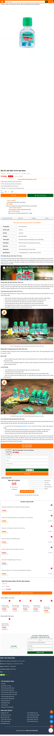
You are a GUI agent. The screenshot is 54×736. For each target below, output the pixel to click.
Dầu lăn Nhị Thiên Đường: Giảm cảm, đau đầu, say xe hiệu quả (17, 517)
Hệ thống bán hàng (5, 702)
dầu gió (24, 293)
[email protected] (6, 671)
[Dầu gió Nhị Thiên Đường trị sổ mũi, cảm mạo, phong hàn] (27, 505)
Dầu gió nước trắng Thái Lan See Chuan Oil (36, 606)
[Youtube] (31, 728)
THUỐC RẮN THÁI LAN (6, 719)
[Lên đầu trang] (51, 730)
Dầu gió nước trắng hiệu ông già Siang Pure (5, 606)
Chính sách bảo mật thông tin (7, 698)
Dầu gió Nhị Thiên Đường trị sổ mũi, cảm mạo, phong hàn (16, 507)
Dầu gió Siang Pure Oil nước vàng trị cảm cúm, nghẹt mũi (16, 606)
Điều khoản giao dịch (5, 700)
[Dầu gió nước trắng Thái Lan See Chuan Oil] (37, 602)
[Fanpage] (21, 728)
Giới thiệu (3, 683)
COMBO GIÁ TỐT (5, 712)
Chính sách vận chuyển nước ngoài (9, 694)
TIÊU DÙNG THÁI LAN (6, 715)
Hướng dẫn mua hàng (6, 685)
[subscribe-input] (40, 642)
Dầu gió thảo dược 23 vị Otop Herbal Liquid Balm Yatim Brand (16, 570)
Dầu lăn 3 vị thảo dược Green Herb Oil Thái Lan (13, 528)
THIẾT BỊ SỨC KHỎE (5, 721)
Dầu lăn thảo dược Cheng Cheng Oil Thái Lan (13, 549)
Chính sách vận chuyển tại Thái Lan (9, 692)
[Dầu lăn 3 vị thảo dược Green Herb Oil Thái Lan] (27, 526)
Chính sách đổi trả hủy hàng (7, 690)
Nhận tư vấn (40, 652)
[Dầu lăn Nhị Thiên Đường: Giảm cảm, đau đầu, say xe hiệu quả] (27, 515)
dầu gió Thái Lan (23, 426)
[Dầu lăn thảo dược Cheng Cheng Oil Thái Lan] (27, 547)
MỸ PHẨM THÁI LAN (5, 723)
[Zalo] (26, 728)
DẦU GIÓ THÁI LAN (5, 717)
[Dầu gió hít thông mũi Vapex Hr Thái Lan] (27, 558)
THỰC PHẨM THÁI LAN (32, 712)
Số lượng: (22, 470)
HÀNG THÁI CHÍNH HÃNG (32, 730)
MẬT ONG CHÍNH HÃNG (32, 717)
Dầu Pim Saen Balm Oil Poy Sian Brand (6, 624)
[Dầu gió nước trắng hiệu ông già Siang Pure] (6, 602)
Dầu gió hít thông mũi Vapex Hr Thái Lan (11, 559)
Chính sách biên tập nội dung (7, 696)
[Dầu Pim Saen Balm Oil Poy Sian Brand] (6, 620)
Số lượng (2, 191)
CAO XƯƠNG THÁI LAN (32, 719)
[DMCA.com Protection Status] (5, 674)
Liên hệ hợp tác (4, 705)
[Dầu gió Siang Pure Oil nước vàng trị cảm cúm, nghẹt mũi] (16, 602)
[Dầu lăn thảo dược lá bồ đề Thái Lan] (27, 536)
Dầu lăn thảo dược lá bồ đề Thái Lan (11, 538)
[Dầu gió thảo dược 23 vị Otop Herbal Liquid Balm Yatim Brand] (27, 568)
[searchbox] (26, 2)
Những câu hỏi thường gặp (7, 707)
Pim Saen (3, 258)
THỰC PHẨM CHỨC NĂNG (33, 715)
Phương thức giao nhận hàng (7, 688)
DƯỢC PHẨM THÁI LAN (32, 721)
